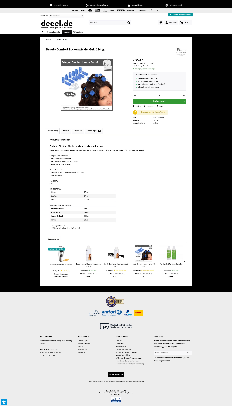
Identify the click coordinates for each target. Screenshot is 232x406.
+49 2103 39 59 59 (48, 349)
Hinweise (66, 131)
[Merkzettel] (160, 22)
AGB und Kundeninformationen (126, 352)
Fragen (161, 106)
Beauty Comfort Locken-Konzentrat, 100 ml (88, 265)
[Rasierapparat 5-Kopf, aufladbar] (61, 253)
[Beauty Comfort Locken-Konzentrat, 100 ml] (88, 253)
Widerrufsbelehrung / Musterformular (129, 358)
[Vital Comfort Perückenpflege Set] (171, 253)
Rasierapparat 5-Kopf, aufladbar (61, 265)
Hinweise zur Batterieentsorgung (127, 361)
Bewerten (150, 106)
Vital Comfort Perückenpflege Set (171, 264)
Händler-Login (82, 341)
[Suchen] (128, 22)
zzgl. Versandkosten (145, 66)
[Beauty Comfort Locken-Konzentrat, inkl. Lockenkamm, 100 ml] (116, 253)
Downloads (78, 131)
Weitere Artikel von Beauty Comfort (65, 228)
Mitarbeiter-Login (84, 344)
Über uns (119, 341)
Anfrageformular (58, 226)
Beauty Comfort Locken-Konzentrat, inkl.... (116, 265)
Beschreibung (53, 131)
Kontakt (80, 347)
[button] (4, 402)
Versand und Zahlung (123, 355)
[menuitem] (180, 14)
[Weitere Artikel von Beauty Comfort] (181, 52)
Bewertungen (93, 131)
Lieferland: (44, 16)
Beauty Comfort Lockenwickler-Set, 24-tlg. (143, 265)
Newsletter (82, 352)
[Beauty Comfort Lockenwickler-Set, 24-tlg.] (143, 253)
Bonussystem (82, 349)
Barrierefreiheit (121, 347)
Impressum (119, 344)
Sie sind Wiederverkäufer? (182, 15)
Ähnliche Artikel (53, 239)
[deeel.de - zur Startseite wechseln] (56, 24)
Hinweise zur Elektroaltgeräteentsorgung (130, 364)
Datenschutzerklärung (123, 349)
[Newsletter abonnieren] (188, 353)
